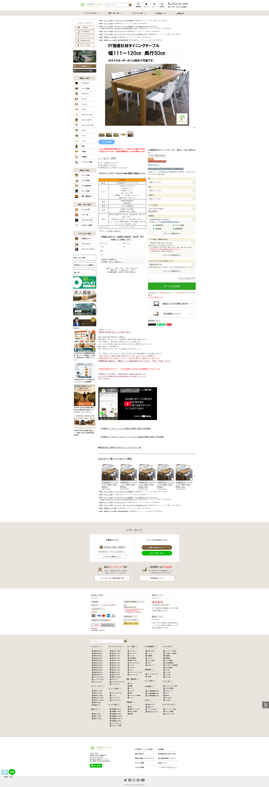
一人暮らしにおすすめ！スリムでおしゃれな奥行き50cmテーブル (118, 28)
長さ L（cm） (104, 243)
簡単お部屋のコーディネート (144, 758)
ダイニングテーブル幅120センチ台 (137, 34)
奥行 (150, 187)
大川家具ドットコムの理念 (144, 749)
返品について (162, 763)
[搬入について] (172, 317)
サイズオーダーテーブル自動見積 (123, 20)
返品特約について (154, 320)
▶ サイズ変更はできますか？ (108, 163)
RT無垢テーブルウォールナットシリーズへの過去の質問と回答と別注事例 (132, 437)
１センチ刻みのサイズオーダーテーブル (145, 26)
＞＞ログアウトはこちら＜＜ (167, 767)
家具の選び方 (139, 754)
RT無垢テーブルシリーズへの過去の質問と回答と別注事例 (126, 429)
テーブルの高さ (153, 205)
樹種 (101, 251)
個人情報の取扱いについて (167, 758)
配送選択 (151, 216)
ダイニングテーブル (120, 31)
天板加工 (151, 195)
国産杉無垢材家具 (123, 40)
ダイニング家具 (108, 20)
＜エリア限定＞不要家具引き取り (158, 239)
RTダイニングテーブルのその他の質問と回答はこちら (122, 173)
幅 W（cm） (127, 243)
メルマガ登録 (139, 767)
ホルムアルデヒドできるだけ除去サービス (161, 261)
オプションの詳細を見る (171, 233)
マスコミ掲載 (139, 763)
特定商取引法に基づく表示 (167, 754)
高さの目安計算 (152, 211)
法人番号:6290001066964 (100, 761)
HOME (101, 20)
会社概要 (161, 749)
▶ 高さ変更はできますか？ (108, 165)
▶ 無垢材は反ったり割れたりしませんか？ (113, 167)
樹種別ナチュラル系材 (110, 37)
